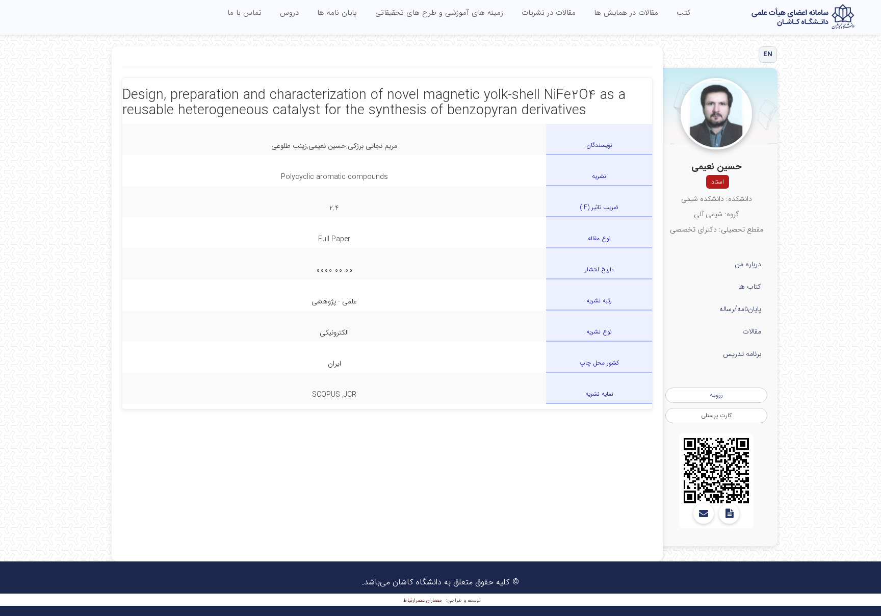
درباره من (748, 264)
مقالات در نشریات (549, 13)
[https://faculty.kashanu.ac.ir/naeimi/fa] (716, 470)
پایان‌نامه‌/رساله (740, 309)
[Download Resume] (729, 513)
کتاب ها (749, 286)
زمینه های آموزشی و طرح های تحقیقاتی (439, 13)
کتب (684, 13)
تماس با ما (244, 13)
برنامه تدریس (742, 354)
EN (768, 54)
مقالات (751, 331)
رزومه (716, 395)
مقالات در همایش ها (626, 13)
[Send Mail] (703, 513)
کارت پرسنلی (716, 415)
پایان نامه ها (337, 13)
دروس (289, 13)
